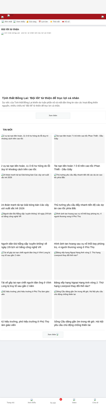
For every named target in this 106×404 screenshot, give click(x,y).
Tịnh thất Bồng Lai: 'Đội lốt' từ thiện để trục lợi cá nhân (40, 98)
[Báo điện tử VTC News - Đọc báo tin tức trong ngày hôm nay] (17, 16)
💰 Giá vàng (31, 22)
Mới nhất (8, 22)
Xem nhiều (20, 22)
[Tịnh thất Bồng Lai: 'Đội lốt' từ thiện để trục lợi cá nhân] (53, 64)
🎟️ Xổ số (65, 22)
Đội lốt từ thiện (10, 29)
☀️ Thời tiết (55, 22)
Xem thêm (53, 115)
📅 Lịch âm (43, 22)
